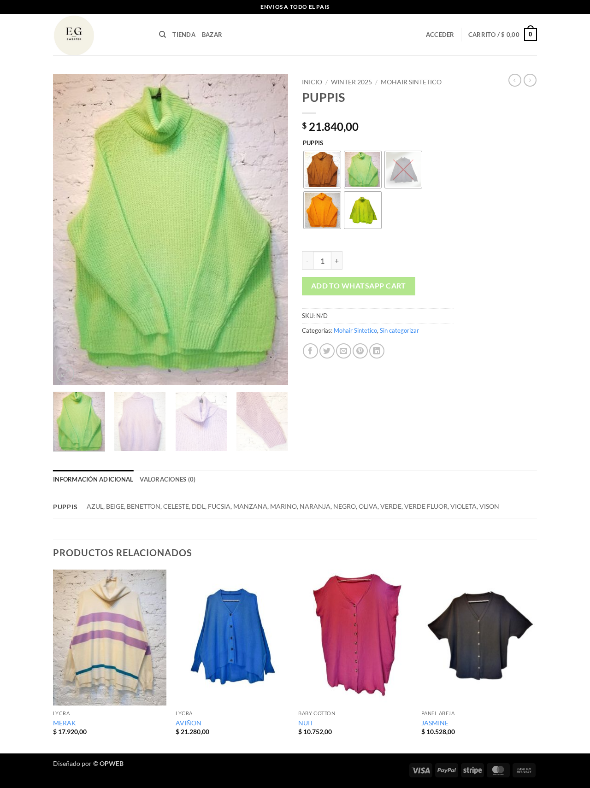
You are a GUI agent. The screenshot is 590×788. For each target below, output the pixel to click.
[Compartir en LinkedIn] (376, 351)
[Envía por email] (343, 351)
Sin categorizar (399, 330)
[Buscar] (162, 34)
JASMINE (434, 723)
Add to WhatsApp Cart (358, 286)
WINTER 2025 (351, 82)
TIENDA (183, 34)
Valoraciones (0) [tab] (167, 479)
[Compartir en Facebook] (310, 351)
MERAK (64, 723)
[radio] (322, 169)
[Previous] (69, 229)
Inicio (312, 82)
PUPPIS (313, 143)
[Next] (272, 229)
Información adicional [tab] (93, 479)
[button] (440, 34)
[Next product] (514, 80)
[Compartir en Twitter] (327, 351)
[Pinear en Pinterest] (360, 351)
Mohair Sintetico (411, 82)
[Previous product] (530, 80)
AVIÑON (188, 723)
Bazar (212, 34)
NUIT (305, 723)
